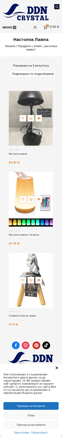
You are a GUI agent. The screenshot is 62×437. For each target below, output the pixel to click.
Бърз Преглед (38, 118)
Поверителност (39, 432)
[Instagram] (26, 345)
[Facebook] (16, 345)
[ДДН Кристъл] (26, 12)
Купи (31, 118)
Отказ (31, 415)
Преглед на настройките (31, 425)
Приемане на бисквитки (31, 406)
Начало (10, 46)
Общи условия (21, 432)
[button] (57, 368)
